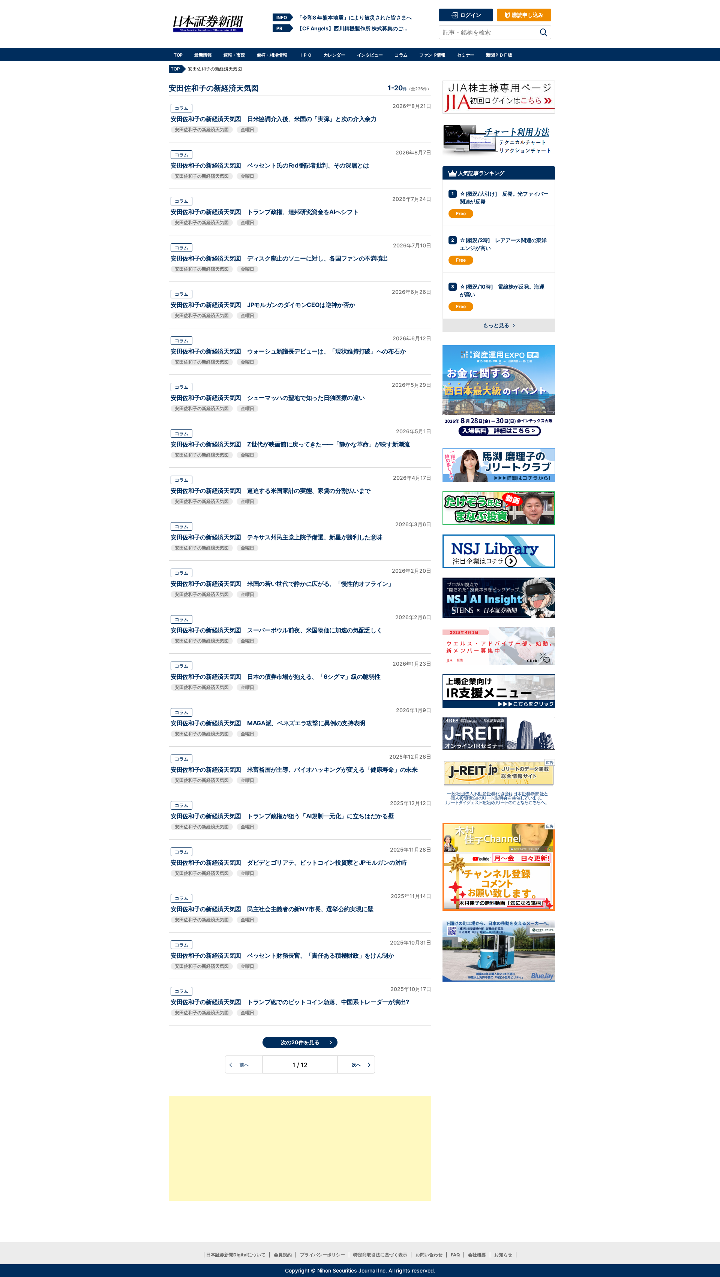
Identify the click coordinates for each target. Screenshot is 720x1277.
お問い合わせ (429, 1255)
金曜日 (247, 129)
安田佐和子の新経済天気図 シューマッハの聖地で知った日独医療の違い (267, 397)
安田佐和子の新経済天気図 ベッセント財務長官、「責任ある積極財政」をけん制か (282, 955)
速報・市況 (234, 55)
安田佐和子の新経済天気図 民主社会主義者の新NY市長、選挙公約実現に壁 (272, 909)
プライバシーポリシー (322, 1255)
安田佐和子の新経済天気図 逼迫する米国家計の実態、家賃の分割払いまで (270, 490)
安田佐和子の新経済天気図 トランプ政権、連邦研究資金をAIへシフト (264, 212)
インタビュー (370, 55)
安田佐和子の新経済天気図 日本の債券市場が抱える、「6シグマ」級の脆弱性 (275, 676)
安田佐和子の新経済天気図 (202, 129)
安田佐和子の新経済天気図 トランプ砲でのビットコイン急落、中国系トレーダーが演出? (290, 1002)
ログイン (470, 15)
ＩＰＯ (305, 55)
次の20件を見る (300, 1042)
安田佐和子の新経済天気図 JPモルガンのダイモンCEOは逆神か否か (263, 304)
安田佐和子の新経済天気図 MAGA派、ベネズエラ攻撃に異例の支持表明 (268, 723)
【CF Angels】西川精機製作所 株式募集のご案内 (354, 28)
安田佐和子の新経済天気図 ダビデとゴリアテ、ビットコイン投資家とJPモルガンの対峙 (289, 862)
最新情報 (203, 55)
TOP (178, 55)
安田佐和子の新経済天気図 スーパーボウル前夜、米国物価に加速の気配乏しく (276, 630)
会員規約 (283, 1255)
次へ (356, 1064)
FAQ (455, 1255)
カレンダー (334, 55)
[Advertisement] (300, 1148)
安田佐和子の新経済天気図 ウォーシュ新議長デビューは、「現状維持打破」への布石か (288, 351)
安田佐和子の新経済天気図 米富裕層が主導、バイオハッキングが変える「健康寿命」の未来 (294, 769)
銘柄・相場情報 (272, 55)
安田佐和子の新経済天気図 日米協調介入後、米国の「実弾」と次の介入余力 (273, 119)
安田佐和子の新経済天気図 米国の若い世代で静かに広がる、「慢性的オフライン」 (282, 583)
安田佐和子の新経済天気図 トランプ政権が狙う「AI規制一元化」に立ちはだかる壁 (282, 816)
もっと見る (496, 325)
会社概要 (477, 1255)
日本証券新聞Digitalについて (236, 1255)
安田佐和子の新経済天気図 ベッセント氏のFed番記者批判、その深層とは (270, 165)
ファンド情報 (432, 55)
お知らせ (503, 1255)
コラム (401, 55)
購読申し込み (527, 15)
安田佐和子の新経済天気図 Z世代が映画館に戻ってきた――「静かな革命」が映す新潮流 (290, 444)
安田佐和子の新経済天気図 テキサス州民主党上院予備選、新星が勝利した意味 (276, 537)
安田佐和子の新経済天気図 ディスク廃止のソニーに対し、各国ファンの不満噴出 (279, 258)
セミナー (465, 55)
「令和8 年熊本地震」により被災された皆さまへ (354, 17)
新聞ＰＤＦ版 (499, 55)
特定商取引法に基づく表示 (380, 1255)
